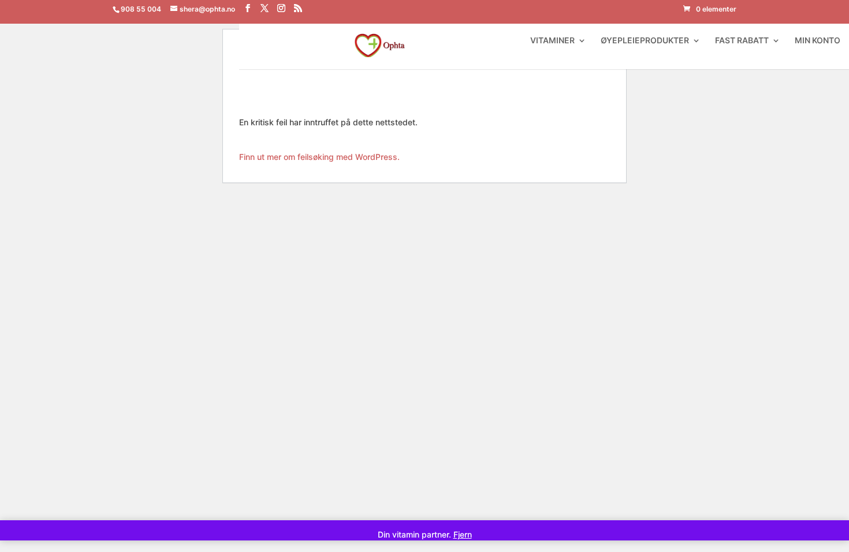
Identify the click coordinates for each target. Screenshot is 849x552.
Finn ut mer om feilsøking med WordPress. (319, 157)
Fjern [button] (462, 534)
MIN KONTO (817, 40)
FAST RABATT (742, 40)
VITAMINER (552, 40)
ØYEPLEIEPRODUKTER (645, 40)
